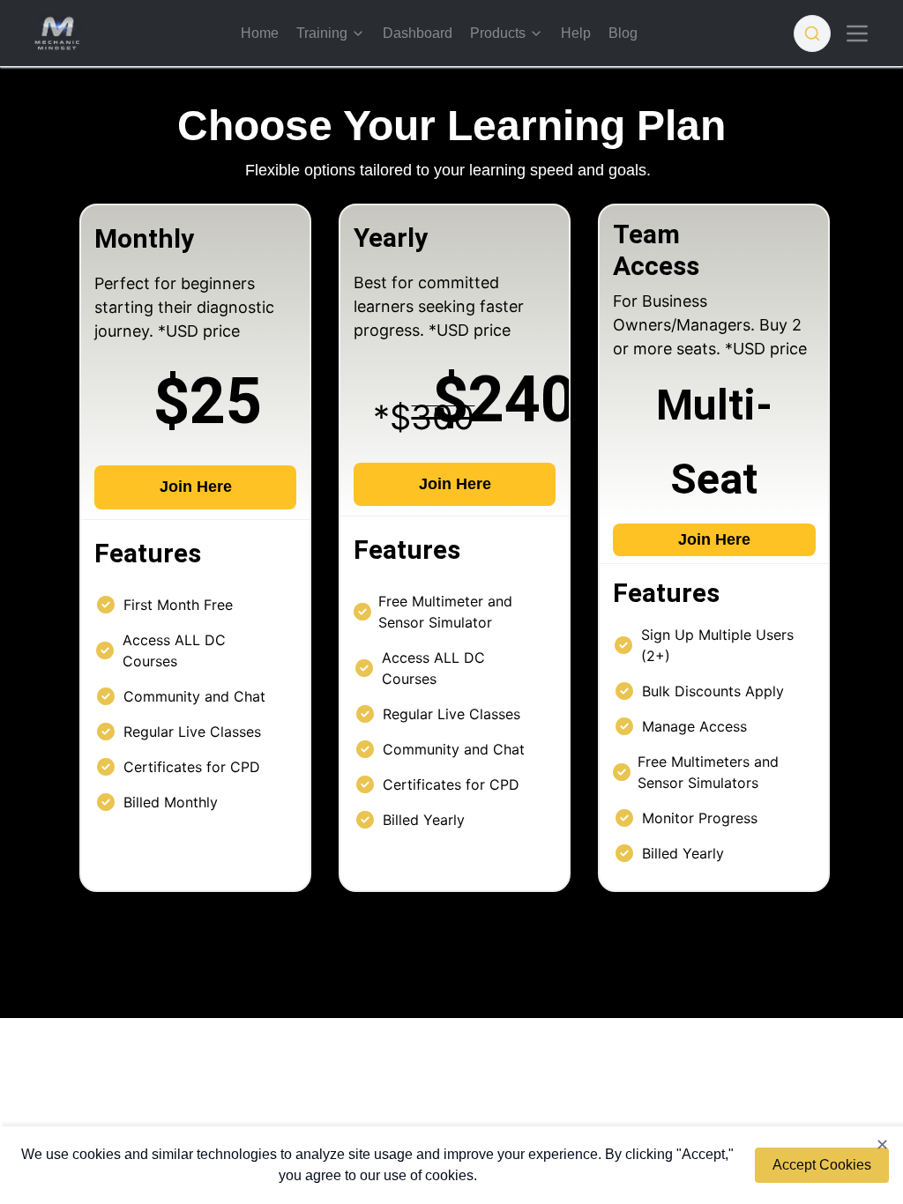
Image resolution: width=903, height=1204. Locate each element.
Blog (623, 33)
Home (260, 33)
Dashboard (417, 33)
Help (576, 33)
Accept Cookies (821, 1164)
